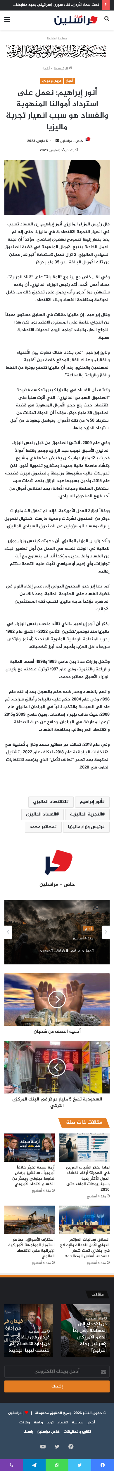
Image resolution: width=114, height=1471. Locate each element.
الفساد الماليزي (41, 814)
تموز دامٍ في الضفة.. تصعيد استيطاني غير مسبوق (66, 946)
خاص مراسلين (48, 1432)
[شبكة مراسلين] (76, 20)
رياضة (38, 1422)
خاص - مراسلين (71, 141)
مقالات (24, 1422)
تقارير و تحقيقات (77, 1432)
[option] (57, 932)
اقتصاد (62, 1422)
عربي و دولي (51, 81)
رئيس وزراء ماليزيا (85, 827)
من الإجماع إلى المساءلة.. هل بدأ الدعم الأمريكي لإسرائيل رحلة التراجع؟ (90, 1337)
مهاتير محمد (42, 827)
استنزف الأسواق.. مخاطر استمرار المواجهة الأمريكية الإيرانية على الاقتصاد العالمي (31, 1248)
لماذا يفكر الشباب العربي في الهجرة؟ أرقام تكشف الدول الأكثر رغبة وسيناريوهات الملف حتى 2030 (88, 1178)
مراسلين (15, 1413)
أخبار (46, 68)
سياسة (78, 1422)
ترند (50, 1422)
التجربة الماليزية (86, 814)
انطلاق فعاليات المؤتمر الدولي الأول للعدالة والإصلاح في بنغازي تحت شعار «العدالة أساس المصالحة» (85, 1248)
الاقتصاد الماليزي (49, 802)
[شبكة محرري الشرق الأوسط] (57, 52)
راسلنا (28, 1432)
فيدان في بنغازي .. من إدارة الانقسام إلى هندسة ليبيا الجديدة (29, 1343)
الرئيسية (61, 68)
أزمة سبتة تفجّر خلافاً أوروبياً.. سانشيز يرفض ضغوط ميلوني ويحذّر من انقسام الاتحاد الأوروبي (33, 1175)
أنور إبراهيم (91, 802)
